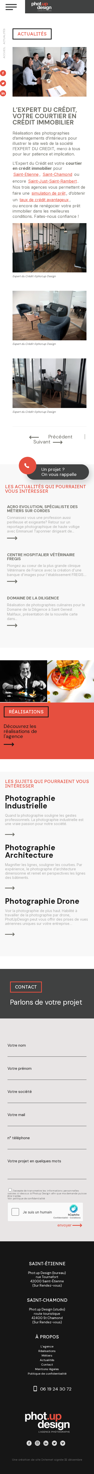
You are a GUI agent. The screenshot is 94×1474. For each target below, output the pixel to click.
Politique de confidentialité (47, 1374)
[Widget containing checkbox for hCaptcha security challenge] (45, 1211)
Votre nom (17, 1045)
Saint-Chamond (57, 174)
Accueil (4, 52)
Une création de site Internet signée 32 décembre (47, 1459)
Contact (47, 1365)
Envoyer (64, 1225)
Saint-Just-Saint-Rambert (52, 181)
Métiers (47, 1356)
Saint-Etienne (26, 174)
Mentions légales (47, 1369)
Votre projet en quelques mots (34, 1161)
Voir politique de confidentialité (26, 1198)
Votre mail (16, 1115)
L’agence (47, 1346)
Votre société (20, 1092)
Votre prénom (20, 1069)
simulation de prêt (48, 193)
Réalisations (47, 1351)
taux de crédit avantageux (44, 199)
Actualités (4, 36)
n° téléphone (19, 1138)
